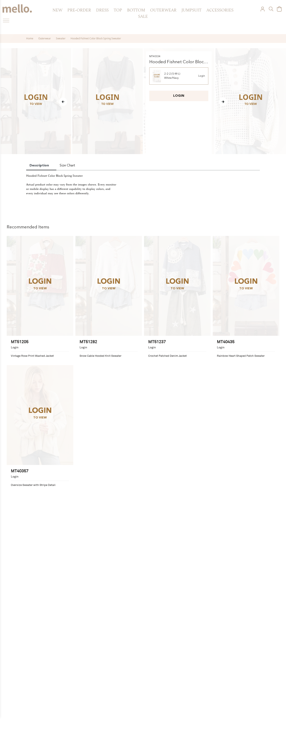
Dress (102, 10)
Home (29, 38)
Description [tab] (39, 165)
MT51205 (19, 341)
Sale (143, 16)
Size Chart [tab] (67, 165)
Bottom (136, 10)
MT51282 (88, 341)
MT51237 (157, 341)
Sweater (61, 38)
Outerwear (163, 10)
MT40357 (19, 470)
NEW (57, 10)
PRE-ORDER (79, 10)
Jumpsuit (191, 10)
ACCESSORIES (219, 10)
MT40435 (225, 341)
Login (201, 76)
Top (118, 10)
